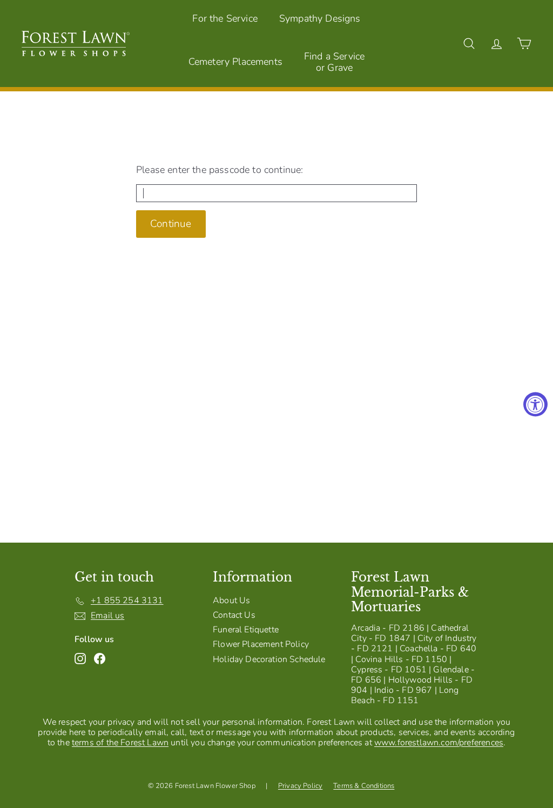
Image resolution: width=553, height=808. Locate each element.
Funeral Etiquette (246, 630)
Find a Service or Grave (334, 62)
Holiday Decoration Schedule (269, 659)
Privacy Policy (300, 786)
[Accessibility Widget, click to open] (535, 404)
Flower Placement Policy (261, 644)
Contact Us (234, 615)
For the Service (225, 18)
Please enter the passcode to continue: (219, 170)
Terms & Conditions (363, 786)
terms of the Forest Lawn (120, 743)
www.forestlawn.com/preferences (438, 743)
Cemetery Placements (235, 61)
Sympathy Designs (320, 18)
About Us (231, 600)
